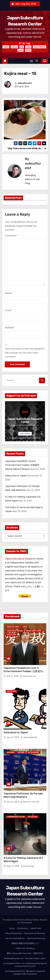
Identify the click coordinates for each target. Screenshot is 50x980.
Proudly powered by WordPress (17, 919)
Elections (10, 752)
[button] (37, 61)
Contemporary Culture (16, 817)
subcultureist (25, 83)
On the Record (33, 752)
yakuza (14, 47)
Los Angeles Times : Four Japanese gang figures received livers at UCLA (25, 964)
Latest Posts (35, 928)
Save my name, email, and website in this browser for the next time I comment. (25, 352)
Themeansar (26, 922)
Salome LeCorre (30, 801)
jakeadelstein (30, 737)
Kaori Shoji (28, 866)
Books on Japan (13, 627)
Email (8, 310)
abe (21, 47)
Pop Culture (11, 635)
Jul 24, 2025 (13, 801)
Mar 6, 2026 (13, 676)
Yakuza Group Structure (34, 933)
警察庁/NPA (38, 953)
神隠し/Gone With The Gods (19, 953)
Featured (21, 752)
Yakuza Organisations (15, 938)
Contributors (22, 928)
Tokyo (28, 47)
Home (12, 928)
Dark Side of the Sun (15, 631)
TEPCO (28, 50)
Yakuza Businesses (13, 933)
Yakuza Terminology (36, 938)
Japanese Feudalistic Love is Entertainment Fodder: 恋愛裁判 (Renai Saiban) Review (22, 465)
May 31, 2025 (13, 866)
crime (25, 627)
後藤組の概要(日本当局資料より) (25, 943)
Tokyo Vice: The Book (25, 948)
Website (9, 327)
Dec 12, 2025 (13, 737)
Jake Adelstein (39, 47)
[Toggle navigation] (31, 61)
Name (9, 293)
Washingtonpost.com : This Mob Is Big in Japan (25, 958)
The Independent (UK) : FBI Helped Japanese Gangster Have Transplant (25, 972)
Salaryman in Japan (16, 475)
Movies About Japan (33, 631)
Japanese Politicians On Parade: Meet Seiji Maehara (23, 795)
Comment (11, 235)
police (20, 50)
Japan (6, 47)
